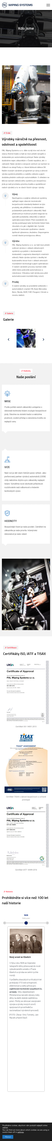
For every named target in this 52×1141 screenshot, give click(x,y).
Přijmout (8, 1137)
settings (20, 1132)
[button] (8, 339)
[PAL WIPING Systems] (17, 5)
